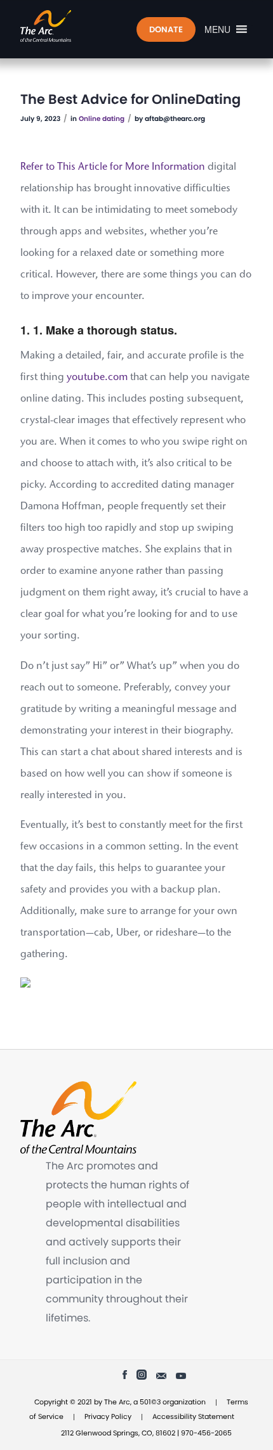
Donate (166, 29)
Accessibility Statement (193, 1416)
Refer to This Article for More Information (112, 167)
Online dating (101, 119)
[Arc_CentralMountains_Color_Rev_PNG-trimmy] (113, 26)
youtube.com (97, 377)
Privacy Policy (107, 1416)
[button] (217, 29)
